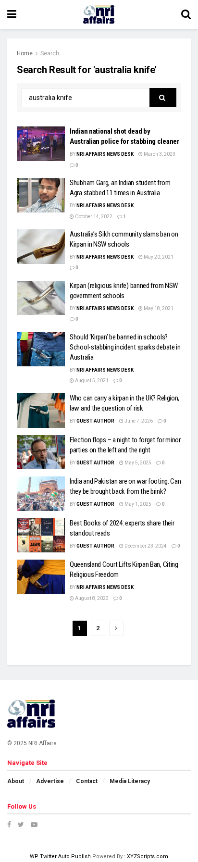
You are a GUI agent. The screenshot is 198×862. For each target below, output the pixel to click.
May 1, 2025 (137, 504)
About (15, 781)
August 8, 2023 (91, 598)
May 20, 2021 (158, 257)
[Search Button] (162, 97)
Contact (87, 781)
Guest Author (95, 421)
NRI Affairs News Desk (105, 154)
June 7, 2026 (138, 421)
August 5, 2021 (91, 380)
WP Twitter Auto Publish (60, 856)
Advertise (50, 781)
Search (49, 53)
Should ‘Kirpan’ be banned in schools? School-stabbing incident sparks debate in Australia (125, 347)
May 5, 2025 (137, 462)
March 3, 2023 (159, 154)
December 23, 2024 (145, 546)
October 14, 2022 (93, 216)
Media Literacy (130, 781)
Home (25, 53)
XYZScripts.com (147, 856)
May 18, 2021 (158, 308)
